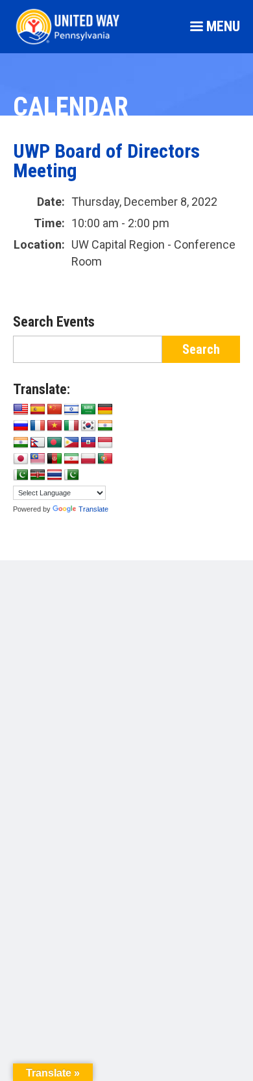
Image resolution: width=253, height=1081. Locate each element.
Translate (93, 509)
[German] (105, 409)
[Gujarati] (105, 425)
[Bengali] (54, 442)
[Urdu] (71, 475)
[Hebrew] (71, 409)
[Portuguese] (105, 459)
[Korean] (88, 425)
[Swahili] (37, 475)
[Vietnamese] (54, 425)
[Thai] (54, 475)
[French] (37, 425)
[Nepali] (37, 442)
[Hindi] (21, 442)
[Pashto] (54, 459)
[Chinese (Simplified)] (54, 409)
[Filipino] (71, 442)
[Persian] (71, 459)
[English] (21, 409)
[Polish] (88, 459)
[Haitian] (88, 442)
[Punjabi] (21, 475)
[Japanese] (21, 459)
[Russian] (21, 425)
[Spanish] (37, 409)
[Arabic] (88, 409)
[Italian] (71, 425)
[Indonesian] (105, 442)
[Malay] (37, 459)
